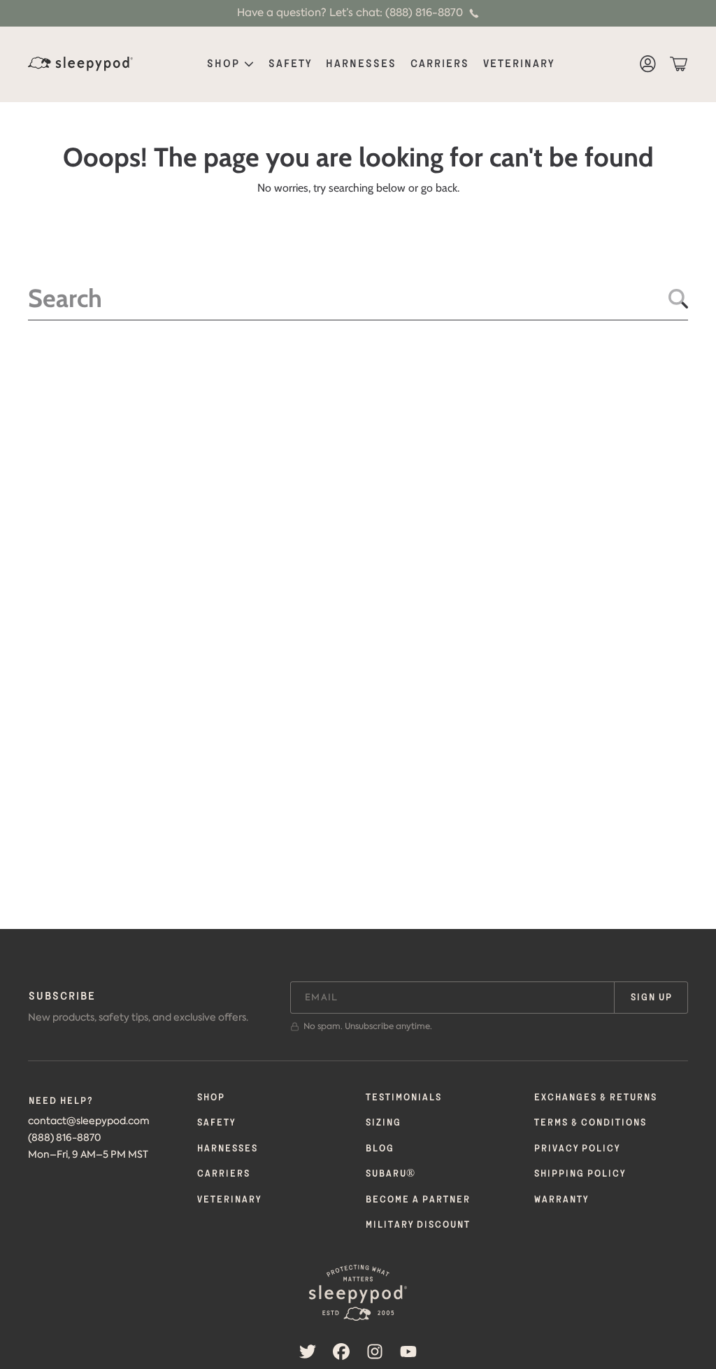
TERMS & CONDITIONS (590, 1123)
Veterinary (228, 1200)
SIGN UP (651, 997)
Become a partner (417, 1200)
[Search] (678, 298)
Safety (215, 1123)
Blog (379, 1149)
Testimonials (403, 1097)
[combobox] (358, 298)
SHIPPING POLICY (579, 1174)
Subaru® (390, 1174)
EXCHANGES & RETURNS (595, 1097)
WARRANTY (561, 1200)
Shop (224, 64)
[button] (678, 64)
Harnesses (226, 1149)
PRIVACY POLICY (577, 1149)
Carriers (223, 1174)
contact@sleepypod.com (89, 1121)
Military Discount (417, 1225)
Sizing (383, 1123)
